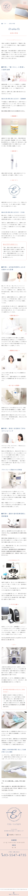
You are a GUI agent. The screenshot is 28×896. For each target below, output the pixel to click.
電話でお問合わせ (14, 894)
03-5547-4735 (15, 855)
